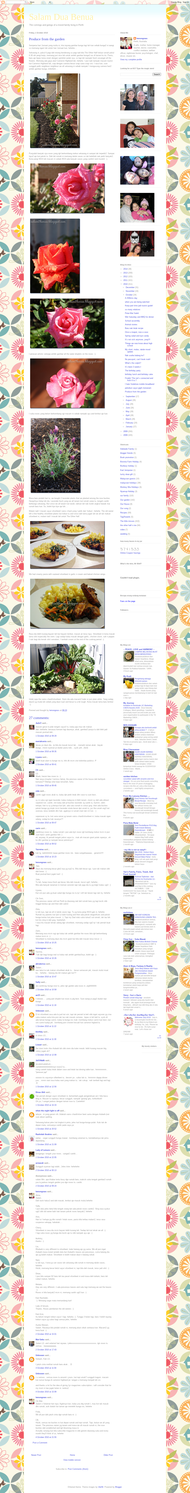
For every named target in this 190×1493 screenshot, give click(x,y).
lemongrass (41, 862)
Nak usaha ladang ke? (134, 355)
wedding (123, 534)
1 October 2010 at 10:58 (46, 989)
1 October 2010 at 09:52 (46, 844)
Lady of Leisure (43, 1150)
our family (124, 495)
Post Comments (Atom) (78, 1469)
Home (72, 1455)
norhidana (128, 912)
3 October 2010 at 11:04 (46, 1368)
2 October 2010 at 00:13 (46, 1170)
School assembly (132, 321)
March (129, 419)
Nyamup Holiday (127, 491)
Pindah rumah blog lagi (133, 998)
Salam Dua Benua (61, 17)
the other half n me (128, 525)
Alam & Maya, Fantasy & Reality (137, 966)
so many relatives (132, 309)
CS (37, 770)
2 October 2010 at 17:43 (46, 1350)
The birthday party (133, 370)
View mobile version (72, 1460)
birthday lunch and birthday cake (139, 374)
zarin (38, 828)
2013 (125, 273)
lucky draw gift (126, 474)
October (129, 295)
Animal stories (131, 324)
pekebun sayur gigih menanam (138, 388)
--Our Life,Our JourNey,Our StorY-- (139, 1015)
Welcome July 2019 (143, 1017)
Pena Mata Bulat (130, 823)
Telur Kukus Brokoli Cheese (146, 942)
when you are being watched (137, 302)
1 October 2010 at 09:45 (46, 785)
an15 (38, 995)
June (128, 408)
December (130, 287)
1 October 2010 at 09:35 (46, 751)
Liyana (39, 757)
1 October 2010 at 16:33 (46, 1105)
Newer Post (36, 1455)
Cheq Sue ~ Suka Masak (134, 939)
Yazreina (39, 849)
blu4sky (39, 1032)
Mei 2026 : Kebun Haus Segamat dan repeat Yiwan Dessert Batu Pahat (146, 854)
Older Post (108, 1455)
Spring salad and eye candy (137, 336)
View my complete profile (131, 59)
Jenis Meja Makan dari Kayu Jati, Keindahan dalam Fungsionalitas (146, 970)
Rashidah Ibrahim (44, 1134)
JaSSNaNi (40, 1060)
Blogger (118, 1487)
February (130, 423)
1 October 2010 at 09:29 (46, 736)
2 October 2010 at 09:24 (46, 1186)
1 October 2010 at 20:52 (46, 1129)
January (129, 426)
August (129, 400)
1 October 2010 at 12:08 (46, 1055)
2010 (125, 284)
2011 (125, 280)
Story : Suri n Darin (132, 995)
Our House (124, 504)
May (128, 411)
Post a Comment (40, 1443)
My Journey (128, 703)
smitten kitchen (130, 776)
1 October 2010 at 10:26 (46, 958)
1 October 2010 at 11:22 (46, 1026)
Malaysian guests (127, 479)
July (128, 404)
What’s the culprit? (133, 363)
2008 (125, 435)
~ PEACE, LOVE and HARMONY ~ (139, 649)
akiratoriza (40, 964)
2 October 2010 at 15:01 (46, 1334)
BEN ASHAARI (130, 725)
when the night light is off (47, 1111)
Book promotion (127, 457)
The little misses (127, 521)
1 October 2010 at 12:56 (46, 1086)
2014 (125, 269)
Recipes (123, 513)
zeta (37, 791)
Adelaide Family (127, 449)
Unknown (40, 1011)
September (131, 396)
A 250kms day (131, 298)
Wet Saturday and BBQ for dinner (139, 317)
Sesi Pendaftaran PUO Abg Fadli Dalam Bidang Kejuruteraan (146, 827)
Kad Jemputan (126, 470)
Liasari (39, 1045)
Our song (124, 508)
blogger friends (126, 453)
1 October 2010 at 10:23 (46, 857)
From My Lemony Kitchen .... (136, 796)
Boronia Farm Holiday (129, 462)
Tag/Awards (125, 517)
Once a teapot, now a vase (136, 332)
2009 (125, 431)
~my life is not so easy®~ (135, 850)
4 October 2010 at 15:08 (46, 1392)
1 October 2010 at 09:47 (46, 823)
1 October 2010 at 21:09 (46, 1144)
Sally (38, 982)
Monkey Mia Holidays (129, 487)
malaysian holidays (128, 483)
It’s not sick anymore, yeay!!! (137, 339)
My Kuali (127, 676)
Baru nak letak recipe (134, 328)
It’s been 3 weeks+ (133, 367)
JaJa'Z (38, 723)
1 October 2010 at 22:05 (46, 1157)
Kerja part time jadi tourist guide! (139, 306)
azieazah (40, 1163)
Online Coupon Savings (130, 553)
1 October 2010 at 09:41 (46, 764)
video (122, 529)
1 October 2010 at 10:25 (46, 942)
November (130, 291)
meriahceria (41, 741)
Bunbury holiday (127, 466)
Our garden (125, 500)
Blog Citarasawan (131, 749)
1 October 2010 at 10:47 (46, 977)
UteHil (100, 1487)
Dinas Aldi (40, 1092)
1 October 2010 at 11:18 (46, 1005)
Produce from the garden (135, 392)
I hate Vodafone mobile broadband (139, 384)
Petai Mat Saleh (132, 313)
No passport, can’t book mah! (137, 359)
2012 (125, 276)
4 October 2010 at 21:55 (46, 1437)
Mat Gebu (40, 1339)
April (128, 415)
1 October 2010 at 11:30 (46, 1039)
